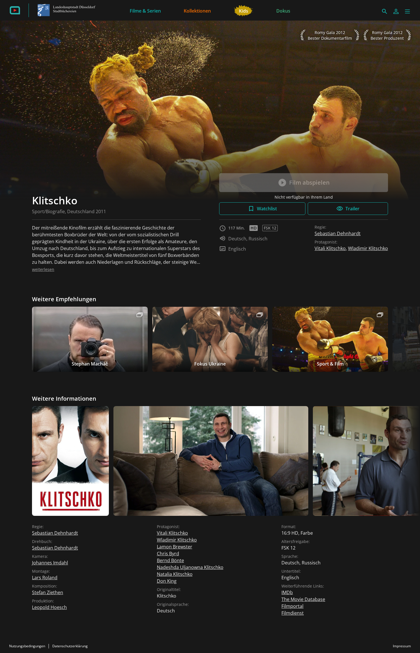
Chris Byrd (168, 553)
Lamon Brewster (174, 547)
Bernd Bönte (170, 560)
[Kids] (243, 10)
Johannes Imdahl (50, 563)
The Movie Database (303, 599)
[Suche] (384, 11)
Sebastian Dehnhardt (338, 233)
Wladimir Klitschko (368, 248)
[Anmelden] (396, 11)
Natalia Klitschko (175, 574)
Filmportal (292, 606)
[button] (407, 11)
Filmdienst (292, 613)
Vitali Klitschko (330, 248)
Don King (167, 581)
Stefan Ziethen (47, 592)
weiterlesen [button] (43, 269)
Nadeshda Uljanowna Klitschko (190, 567)
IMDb (287, 592)
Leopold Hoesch (49, 607)
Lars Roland (44, 577)
